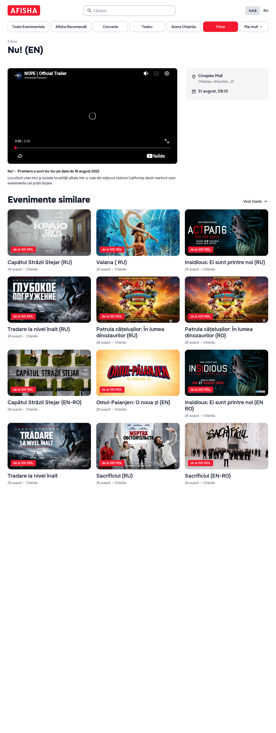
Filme (12, 41)
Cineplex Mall (210, 75)
